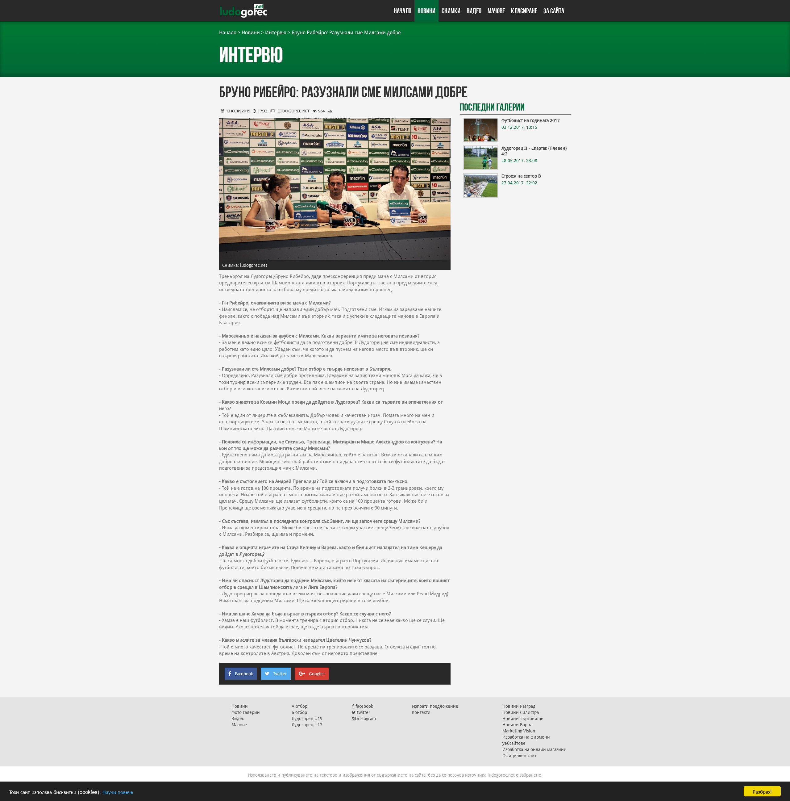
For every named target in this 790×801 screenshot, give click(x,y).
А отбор (299, 706)
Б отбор (299, 712)
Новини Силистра (520, 712)
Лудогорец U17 (307, 724)
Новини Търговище (522, 718)
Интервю (275, 33)
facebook (363, 706)
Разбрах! (762, 791)
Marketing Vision (518, 730)
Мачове (496, 11)
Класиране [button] (524, 11)
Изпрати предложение (435, 706)
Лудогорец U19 (307, 718)
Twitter (280, 673)
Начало (402, 11)
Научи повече (117, 791)
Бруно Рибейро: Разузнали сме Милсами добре (346, 33)
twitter (363, 712)
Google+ (317, 673)
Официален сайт (519, 755)
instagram (366, 718)
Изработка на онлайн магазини (534, 749)
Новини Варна (517, 724)
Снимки (451, 11)
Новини (426, 11)
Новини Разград (518, 706)
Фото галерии (245, 712)
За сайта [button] (553, 11)
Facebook (244, 673)
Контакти (421, 712)
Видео (474, 11)
